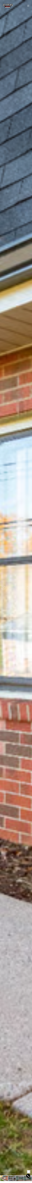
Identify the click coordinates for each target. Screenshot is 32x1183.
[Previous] (3, 587)
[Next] (28, 587)
